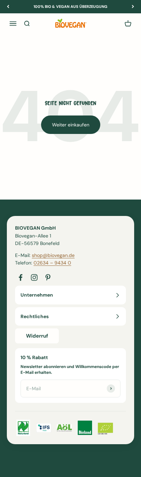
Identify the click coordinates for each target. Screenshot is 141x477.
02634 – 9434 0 (52, 263)
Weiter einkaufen (70, 125)
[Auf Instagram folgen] (34, 277)
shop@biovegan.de (53, 255)
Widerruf (37, 335)
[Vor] (133, 6)
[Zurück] (8, 6)
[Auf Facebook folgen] (20, 277)
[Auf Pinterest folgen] (47, 277)
